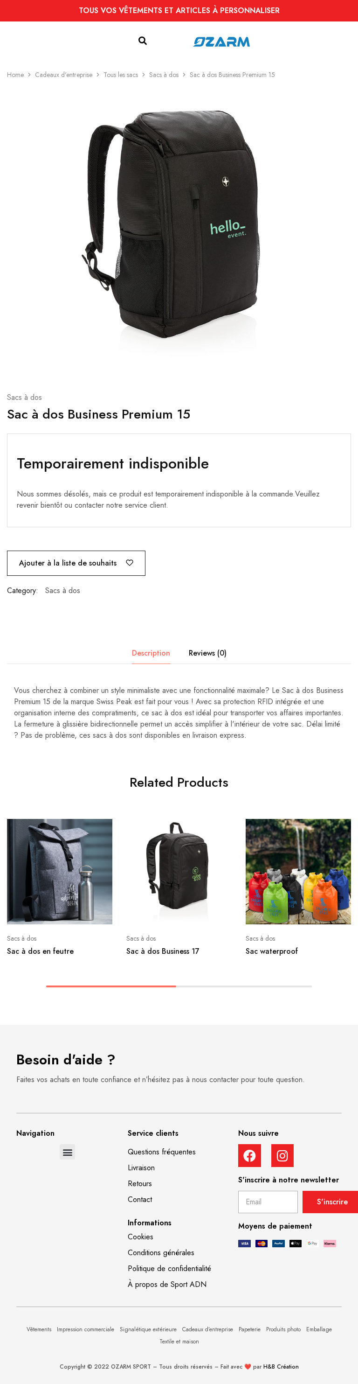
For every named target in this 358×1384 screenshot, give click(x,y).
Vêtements (39, 1329)
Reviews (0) (208, 653)
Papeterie (250, 1329)
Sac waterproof (272, 951)
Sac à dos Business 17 (163, 951)
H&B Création (281, 1367)
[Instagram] (282, 1155)
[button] (142, 41)
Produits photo (283, 1329)
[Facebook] (249, 1155)
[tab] (151, 653)
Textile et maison (179, 1341)
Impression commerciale (85, 1329)
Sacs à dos (164, 74)
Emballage (319, 1329)
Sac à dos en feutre (40, 951)
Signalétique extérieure (148, 1329)
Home (15, 74)
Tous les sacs (120, 74)
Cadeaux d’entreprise (207, 1329)
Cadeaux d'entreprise (63, 74)
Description (151, 653)
